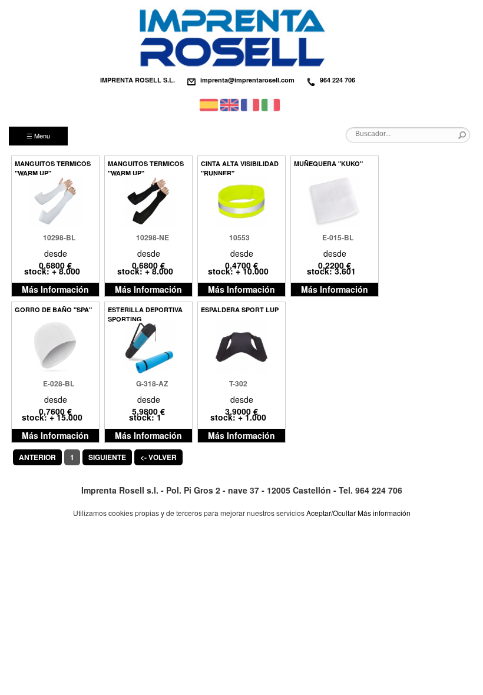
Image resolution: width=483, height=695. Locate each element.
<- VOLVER (158, 457)
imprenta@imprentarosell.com (247, 79)
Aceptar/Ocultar (331, 513)
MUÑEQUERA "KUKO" (328, 163)
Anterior (37, 457)
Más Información (55, 289)
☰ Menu (38, 135)
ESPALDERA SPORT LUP (240, 309)
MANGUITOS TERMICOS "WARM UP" (53, 167)
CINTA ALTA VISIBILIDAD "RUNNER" (240, 167)
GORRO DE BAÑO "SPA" (53, 309)
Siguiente (107, 457)
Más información (384, 513)
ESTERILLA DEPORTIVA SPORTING (145, 313)
